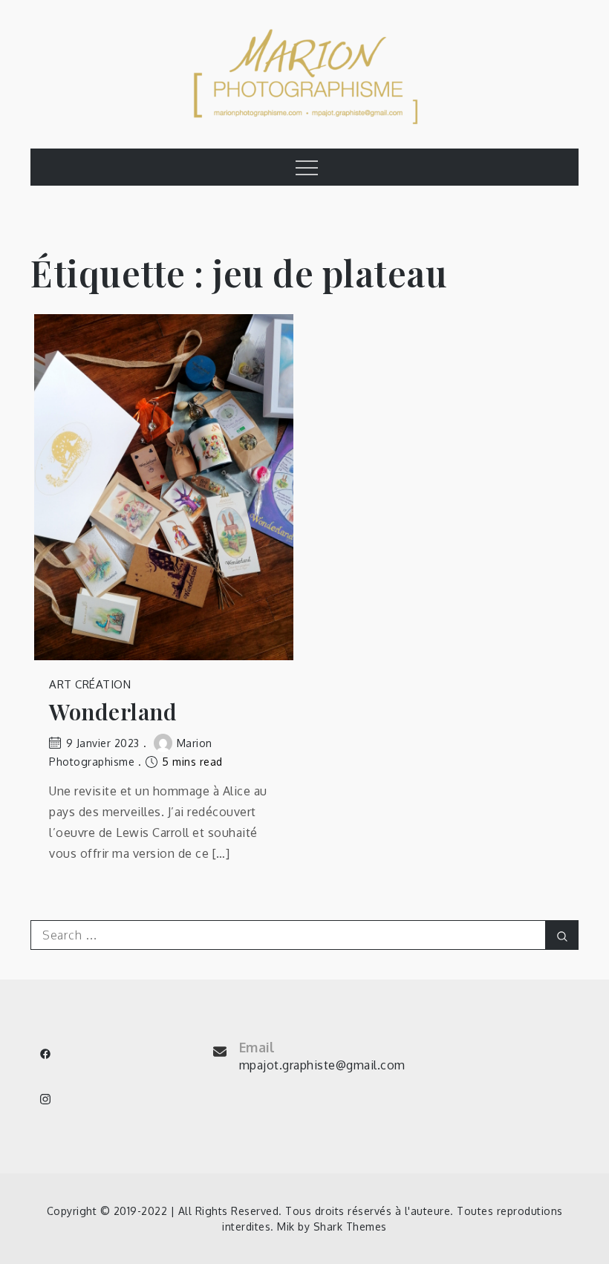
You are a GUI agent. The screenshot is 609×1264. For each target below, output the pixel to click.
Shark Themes (350, 1226)
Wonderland (113, 711)
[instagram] (45, 1099)
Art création (90, 684)
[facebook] (45, 1054)
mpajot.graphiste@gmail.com (322, 1065)
